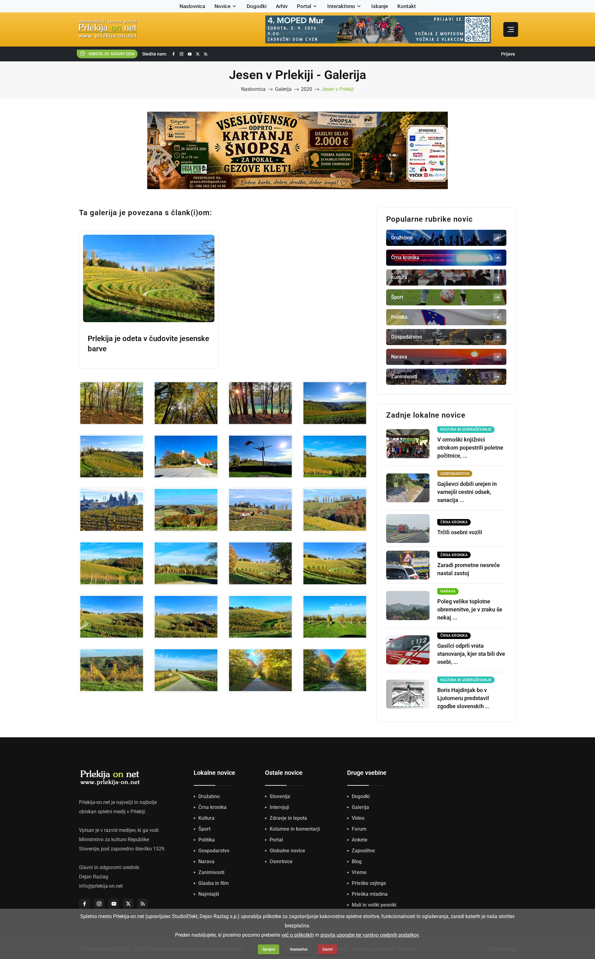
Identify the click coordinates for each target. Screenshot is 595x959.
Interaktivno (341, 6)
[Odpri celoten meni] (511, 29)
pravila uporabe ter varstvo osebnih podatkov (369, 935)
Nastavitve (298, 949)
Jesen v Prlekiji (337, 89)
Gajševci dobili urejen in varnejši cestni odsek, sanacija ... (467, 492)
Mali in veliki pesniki (374, 905)
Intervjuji (279, 807)
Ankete (360, 840)
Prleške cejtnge (369, 883)
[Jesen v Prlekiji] (111, 403)
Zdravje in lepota (288, 818)
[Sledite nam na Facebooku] (173, 54)
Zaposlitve (363, 851)
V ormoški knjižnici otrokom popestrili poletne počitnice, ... (470, 447)
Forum (359, 829)
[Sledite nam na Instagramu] (181, 54)
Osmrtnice (281, 861)
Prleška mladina (370, 894)
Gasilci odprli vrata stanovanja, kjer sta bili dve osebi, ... (471, 653)
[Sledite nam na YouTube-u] (189, 54)
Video (358, 818)
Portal (304, 6)
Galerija (283, 89)
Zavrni (327, 949)
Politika (206, 840)
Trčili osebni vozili (459, 532)
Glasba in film (213, 883)
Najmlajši (208, 894)
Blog (357, 861)
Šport (204, 829)
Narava (206, 861)
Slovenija (280, 796)
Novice (222, 6)
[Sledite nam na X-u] (198, 54)
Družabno (209, 796)
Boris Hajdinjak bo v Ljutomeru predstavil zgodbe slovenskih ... (463, 698)
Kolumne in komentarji (295, 829)
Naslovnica (192, 6)
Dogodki (257, 6)
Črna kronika (212, 807)
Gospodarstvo (213, 851)
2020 (306, 89)
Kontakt (406, 6)
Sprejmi (268, 949)
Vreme (359, 872)
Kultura (206, 818)
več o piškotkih (297, 935)
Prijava (508, 53)
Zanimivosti (211, 872)
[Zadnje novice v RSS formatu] (206, 54)
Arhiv (282, 6)
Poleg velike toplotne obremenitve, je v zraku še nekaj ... (469, 609)
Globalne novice (287, 851)
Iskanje (379, 6)
